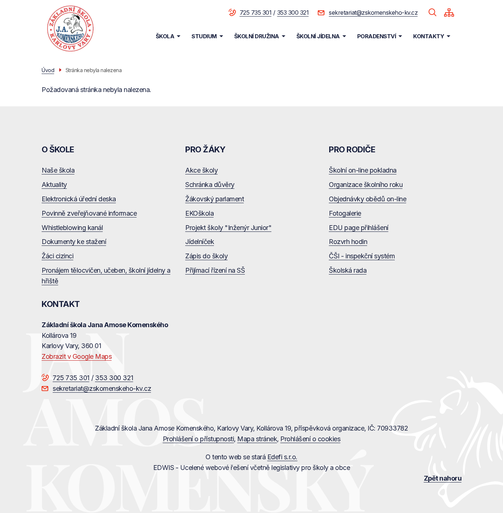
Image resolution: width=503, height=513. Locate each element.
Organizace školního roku (365, 184)
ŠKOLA (165, 36)
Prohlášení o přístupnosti (198, 439)
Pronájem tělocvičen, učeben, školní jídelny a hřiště (106, 275)
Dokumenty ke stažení (74, 241)
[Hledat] (433, 12)
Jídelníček (199, 241)
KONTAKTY (428, 36)
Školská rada (347, 270)
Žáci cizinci (57, 256)
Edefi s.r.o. (282, 457)
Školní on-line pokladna (363, 170)
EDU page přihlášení (358, 227)
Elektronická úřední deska (79, 199)
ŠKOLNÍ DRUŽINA (256, 36)
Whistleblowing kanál (72, 227)
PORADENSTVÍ (376, 36)
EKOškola (199, 213)
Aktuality (54, 184)
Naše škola (58, 170)
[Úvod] (70, 29)
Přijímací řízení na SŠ (215, 270)
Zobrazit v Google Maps (77, 356)
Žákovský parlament (214, 199)
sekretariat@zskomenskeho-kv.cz (373, 12)
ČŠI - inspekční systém (362, 256)
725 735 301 (256, 12)
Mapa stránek (257, 439)
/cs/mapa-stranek (449, 12)
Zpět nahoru (443, 478)
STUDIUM (204, 36)
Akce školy (201, 170)
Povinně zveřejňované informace (89, 213)
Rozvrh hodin (348, 241)
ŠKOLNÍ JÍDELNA (318, 36)
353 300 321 (293, 12)
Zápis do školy (206, 256)
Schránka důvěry (210, 184)
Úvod (48, 70)
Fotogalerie (345, 213)
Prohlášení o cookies (310, 439)
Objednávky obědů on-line (367, 199)
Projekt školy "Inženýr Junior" (228, 227)
